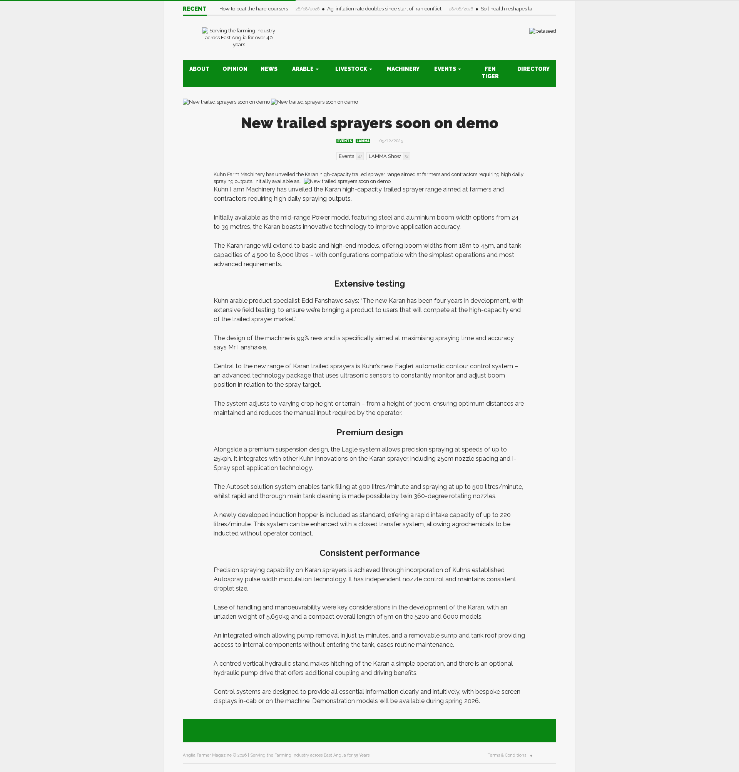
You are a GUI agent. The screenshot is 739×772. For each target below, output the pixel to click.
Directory (533, 69)
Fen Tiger (490, 72)
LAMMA (363, 141)
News (269, 69)
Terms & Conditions (507, 755)
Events (445, 69)
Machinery (403, 69)
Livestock (351, 69)
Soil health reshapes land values (518, 9)
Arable (303, 69)
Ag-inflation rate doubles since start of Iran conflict (385, 9)
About (199, 69)
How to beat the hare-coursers (254, 9)
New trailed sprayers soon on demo (369, 123)
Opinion (234, 69)
